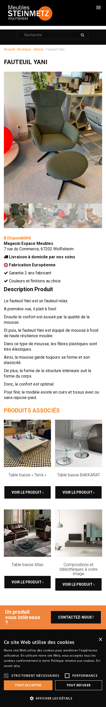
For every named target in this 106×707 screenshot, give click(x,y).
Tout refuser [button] (79, 685)
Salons (38, 49)
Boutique (24, 49)
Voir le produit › (27, 492)
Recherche (82, 35)
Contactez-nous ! (76, 617)
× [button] (100, 640)
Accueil (9, 49)
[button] (53, 698)
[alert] (53, 670)
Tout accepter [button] (28, 685)
